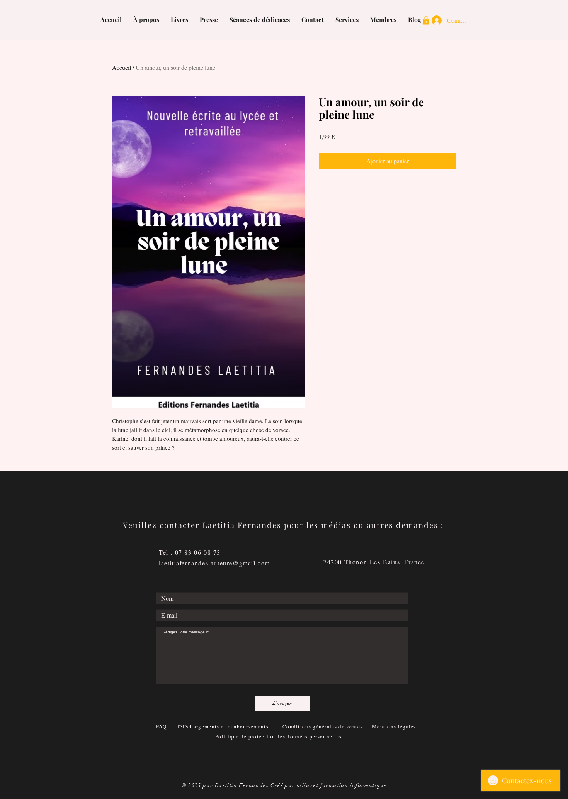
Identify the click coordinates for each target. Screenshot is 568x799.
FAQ (162, 726)
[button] (425, 20)
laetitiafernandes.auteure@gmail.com (214, 563)
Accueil (121, 67)
